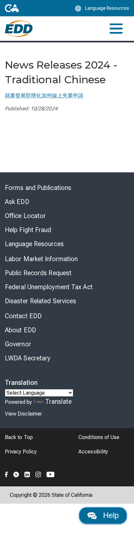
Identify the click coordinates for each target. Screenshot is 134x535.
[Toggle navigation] (116, 28)
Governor (18, 344)
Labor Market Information (41, 259)
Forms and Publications (38, 188)
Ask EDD (17, 202)
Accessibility (93, 451)
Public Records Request (38, 273)
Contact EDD (23, 316)
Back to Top (19, 437)
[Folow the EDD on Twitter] (16, 473)
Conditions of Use (98, 437)
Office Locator (25, 216)
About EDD (20, 330)
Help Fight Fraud (28, 230)
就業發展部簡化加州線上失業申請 (44, 95)
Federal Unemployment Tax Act (49, 287)
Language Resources (34, 244)
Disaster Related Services (40, 301)
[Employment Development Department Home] (19, 29)
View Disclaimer (23, 414)
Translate (58, 401)
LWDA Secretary (27, 358)
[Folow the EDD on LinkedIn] (27, 473)
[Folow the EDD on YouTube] (51, 473)
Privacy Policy (21, 451)
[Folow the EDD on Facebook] (6, 473)
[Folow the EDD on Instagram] (38, 473)
